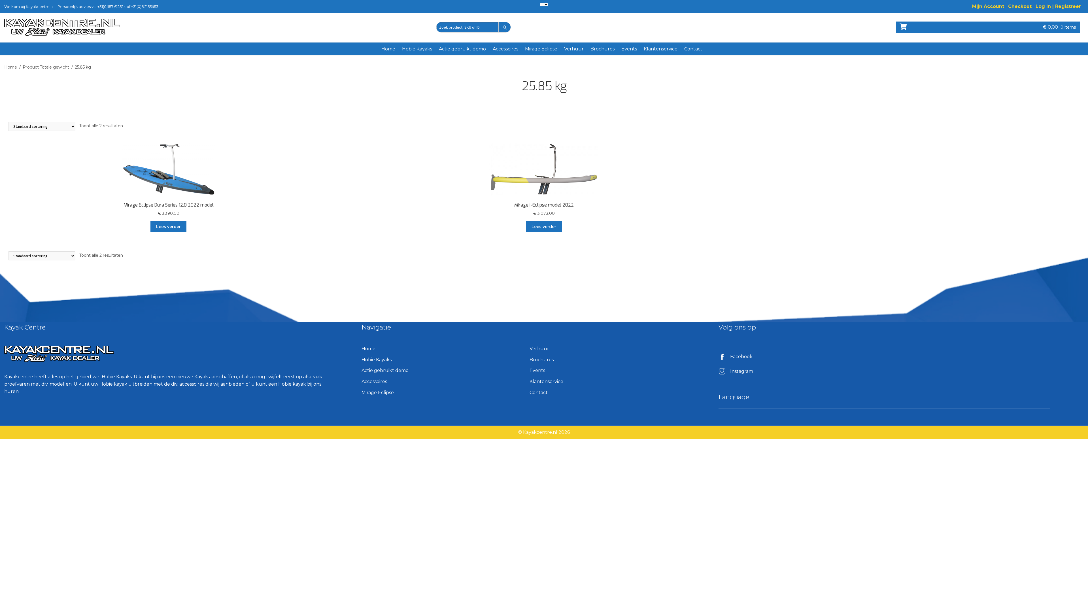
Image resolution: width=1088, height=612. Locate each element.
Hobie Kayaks (417, 49)
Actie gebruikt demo (462, 49)
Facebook (741, 356)
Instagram (741, 371)
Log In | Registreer (1058, 6)
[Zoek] (505, 27)
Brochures (602, 49)
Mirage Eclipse (541, 49)
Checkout (1020, 6)
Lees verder (168, 226)
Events (629, 49)
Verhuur (574, 49)
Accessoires (505, 49)
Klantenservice (660, 49)
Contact (693, 49)
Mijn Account (988, 6)
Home (388, 49)
